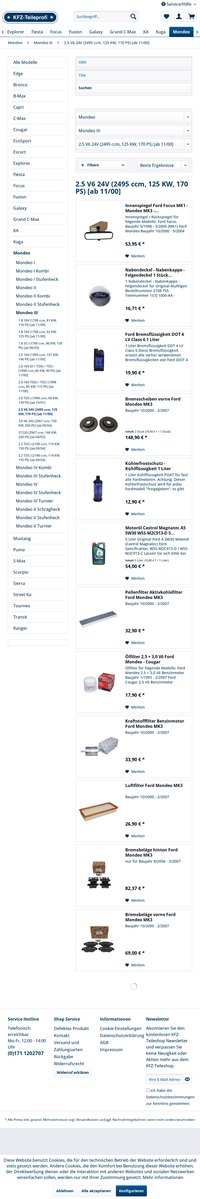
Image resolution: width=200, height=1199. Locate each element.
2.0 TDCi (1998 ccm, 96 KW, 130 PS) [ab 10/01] (38, 400)
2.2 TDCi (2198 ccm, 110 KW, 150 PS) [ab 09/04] (39, 446)
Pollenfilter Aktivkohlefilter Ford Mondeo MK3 (153, 595)
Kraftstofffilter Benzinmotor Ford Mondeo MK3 (154, 723)
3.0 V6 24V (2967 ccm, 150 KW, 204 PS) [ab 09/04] (37, 423)
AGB (104, 1042)
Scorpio (20, 572)
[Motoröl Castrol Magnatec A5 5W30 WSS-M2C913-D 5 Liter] (99, 553)
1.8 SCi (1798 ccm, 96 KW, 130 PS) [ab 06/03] (40, 345)
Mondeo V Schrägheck (38, 509)
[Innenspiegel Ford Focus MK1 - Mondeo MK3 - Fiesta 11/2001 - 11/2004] (99, 231)
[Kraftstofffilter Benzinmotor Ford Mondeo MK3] (99, 746)
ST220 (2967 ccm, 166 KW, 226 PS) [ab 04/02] (37, 434)
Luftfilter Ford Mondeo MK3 (154, 785)
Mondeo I (25, 262)
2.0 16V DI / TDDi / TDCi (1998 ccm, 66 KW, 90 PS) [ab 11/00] (39, 370)
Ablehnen (64, 1190)
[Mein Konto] (179, 16)
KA (15, 230)
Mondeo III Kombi (33, 467)
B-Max (19, 96)
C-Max (19, 118)
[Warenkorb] (191, 16)
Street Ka (22, 594)
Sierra (19, 583)
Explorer (21, 163)
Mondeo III (27, 313)
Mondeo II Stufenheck (38, 304)
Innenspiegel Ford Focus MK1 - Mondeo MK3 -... (156, 208)
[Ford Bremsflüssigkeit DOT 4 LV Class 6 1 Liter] (99, 360)
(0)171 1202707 (26, 1053)
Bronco (20, 85)
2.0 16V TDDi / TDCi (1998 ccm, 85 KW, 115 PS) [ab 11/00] (37, 386)
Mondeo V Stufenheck (38, 517)
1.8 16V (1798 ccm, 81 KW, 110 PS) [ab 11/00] (37, 322)
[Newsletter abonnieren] (187, 1079)
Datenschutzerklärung (121, 1035)
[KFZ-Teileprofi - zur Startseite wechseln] (30, 17)
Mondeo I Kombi (32, 271)
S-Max (19, 561)
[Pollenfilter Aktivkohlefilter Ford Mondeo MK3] (99, 618)
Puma (19, 550)
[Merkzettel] (166, 16)
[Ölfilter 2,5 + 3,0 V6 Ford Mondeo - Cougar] (99, 682)
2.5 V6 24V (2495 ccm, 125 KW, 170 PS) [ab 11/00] (37, 411)
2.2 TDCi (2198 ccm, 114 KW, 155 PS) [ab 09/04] (39, 457)
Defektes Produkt (71, 1028)
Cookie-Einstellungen (120, 1028)
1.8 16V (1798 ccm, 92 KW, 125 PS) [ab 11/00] (37, 334)
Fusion (19, 197)
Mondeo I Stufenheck (37, 279)
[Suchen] (133, 16)
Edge (18, 73)
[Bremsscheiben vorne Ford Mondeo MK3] (99, 424)
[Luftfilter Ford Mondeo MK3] (99, 811)
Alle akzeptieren (96, 1190)
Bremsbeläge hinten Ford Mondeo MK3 (151, 852)
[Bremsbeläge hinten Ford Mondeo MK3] (99, 875)
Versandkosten (87, 1119)
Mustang (22, 538)
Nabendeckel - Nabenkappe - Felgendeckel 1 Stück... (155, 272)
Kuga (18, 242)
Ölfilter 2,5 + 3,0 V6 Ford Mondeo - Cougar (149, 659)
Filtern (92, 164)
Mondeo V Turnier (34, 526)
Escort (19, 152)
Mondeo (21, 253)
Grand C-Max (26, 219)
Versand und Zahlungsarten (68, 1046)
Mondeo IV (27, 484)
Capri (18, 107)
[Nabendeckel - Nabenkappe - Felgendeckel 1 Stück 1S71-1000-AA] (99, 295)
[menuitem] (106, 16)
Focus (19, 186)
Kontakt (62, 1035)
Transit (20, 617)
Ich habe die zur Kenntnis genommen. (170, 1097)
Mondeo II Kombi (33, 296)
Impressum (111, 1049)
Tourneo (21, 606)
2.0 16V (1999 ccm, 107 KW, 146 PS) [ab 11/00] (38, 357)
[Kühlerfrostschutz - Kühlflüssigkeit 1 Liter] (99, 489)
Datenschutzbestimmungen (170, 1096)
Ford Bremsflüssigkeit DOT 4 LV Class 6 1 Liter (154, 337)
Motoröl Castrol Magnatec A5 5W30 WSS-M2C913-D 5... (155, 530)
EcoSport (22, 141)
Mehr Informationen (163, 1177)
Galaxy (20, 208)
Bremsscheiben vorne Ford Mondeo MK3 (152, 401)
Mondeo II (26, 287)
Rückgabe (63, 1056)
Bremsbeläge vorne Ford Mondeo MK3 (150, 917)
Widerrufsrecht (69, 1064)
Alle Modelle (25, 62)
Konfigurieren (131, 1190)
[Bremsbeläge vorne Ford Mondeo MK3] (99, 940)
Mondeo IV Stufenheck (38, 492)
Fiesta (19, 174)
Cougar (20, 129)
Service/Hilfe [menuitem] (179, 4)
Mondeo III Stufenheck (38, 476)
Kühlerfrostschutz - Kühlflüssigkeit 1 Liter (148, 466)
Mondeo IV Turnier (34, 501)
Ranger (20, 628)
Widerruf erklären (73, 1072)
